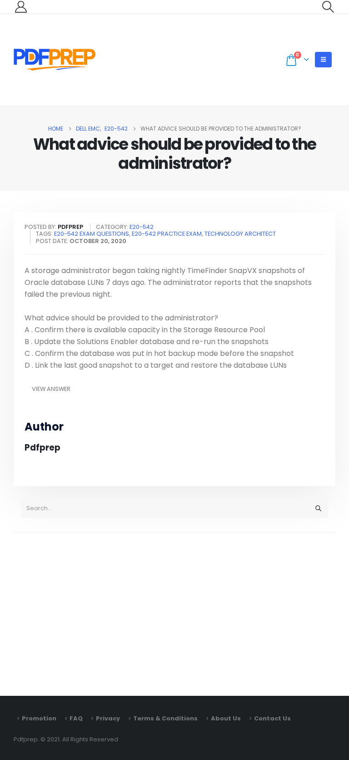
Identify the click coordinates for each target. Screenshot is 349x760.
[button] (328, 7)
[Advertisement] (174, 610)
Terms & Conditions (165, 718)
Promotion (39, 718)
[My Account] (21, 7)
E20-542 (142, 227)
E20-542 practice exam (167, 234)
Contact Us (272, 718)
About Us (226, 718)
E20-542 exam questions (91, 234)
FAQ (76, 718)
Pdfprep (42, 447)
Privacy (108, 718)
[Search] (318, 508)
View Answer (51, 389)
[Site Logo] (54, 60)
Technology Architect (240, 234)
